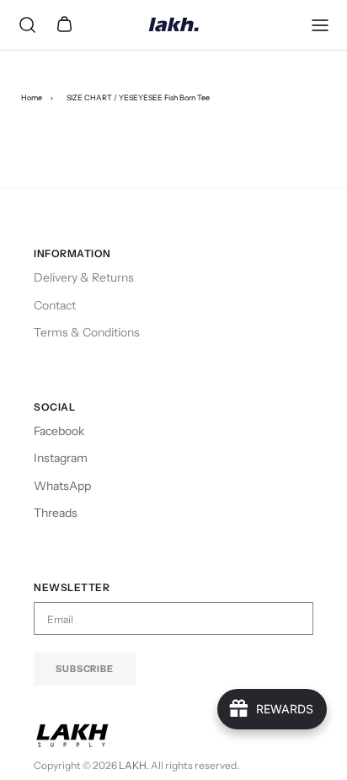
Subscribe (85, 669)
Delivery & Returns (84, 277)
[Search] (26, 25)
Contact (55, 305)
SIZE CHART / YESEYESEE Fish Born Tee (138, 97)
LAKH (133, 765)
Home (31, 97)
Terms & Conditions (87, 332)
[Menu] (320, 25)
